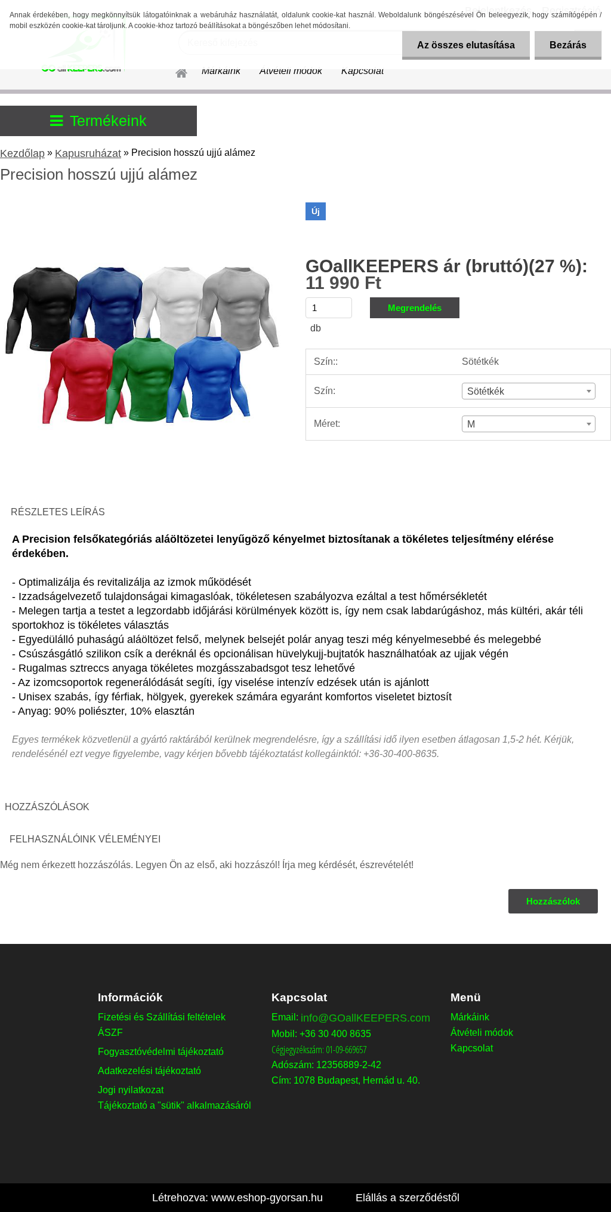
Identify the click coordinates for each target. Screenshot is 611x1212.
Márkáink (221, 71)
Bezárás (568, 45)
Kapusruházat (88, 153)
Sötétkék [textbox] (485, 391)
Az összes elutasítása (466, 45)
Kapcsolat (362, 71)
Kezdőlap (22, 153)
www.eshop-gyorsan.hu (267, 1198)
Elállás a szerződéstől (407, 1198)
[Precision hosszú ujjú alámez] (142, 207)
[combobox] (528, 391)
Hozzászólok (553, 901)
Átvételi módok (291, 71)
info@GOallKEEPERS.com (365, 1018)
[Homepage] (174, 71)
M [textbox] (471, 424)
